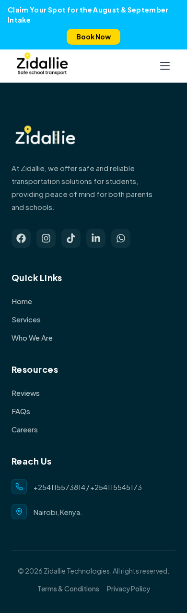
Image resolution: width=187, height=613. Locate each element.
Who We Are (32, 337)
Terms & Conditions (68, 588)
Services (26, 319)
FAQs (21, 411)
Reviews (26, 392)
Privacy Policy (128, 588)
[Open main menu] (164, 65)
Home (22, 301)
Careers (25, 429)
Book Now (93, 36)
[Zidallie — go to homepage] (42, 66)
